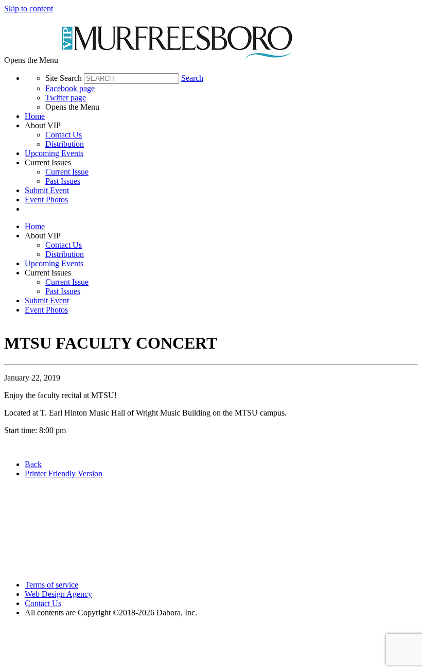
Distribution (64, 144)
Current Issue (67, 171)
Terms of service (51, 584)
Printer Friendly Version (63, 473)
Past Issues (62, 181)
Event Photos (46, 199)
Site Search (63, 78)
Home (35, 116)
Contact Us (63, 134)
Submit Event (47, 190)
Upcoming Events (54, 153)
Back (33, 464)
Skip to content (28, 8)
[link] (221, 116)
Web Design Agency (58, 594)
